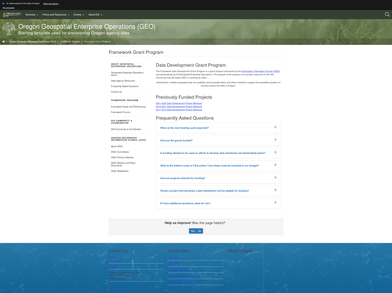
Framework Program (70, 41)
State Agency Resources (123, 80)
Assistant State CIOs (178, 269)
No (199, 230)
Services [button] (32, 14)
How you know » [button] (51, 3)
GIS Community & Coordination (121, 121)
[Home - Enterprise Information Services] (3, 41)
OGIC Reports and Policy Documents (123, 164)
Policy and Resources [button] (56, 14)
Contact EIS (114, 266)
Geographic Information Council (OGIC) (261, 71)
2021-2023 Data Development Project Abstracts (179, 103)
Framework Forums (120, 112)
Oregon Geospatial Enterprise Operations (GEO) (32, 41)
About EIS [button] (96, 14)
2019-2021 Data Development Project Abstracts (179, 106)
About (173, 257)
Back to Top (117, 288)
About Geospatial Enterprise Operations (126, 65)
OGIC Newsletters (119, 170)
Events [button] (79, 14)
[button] (8, 7)
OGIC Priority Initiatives (122, 157)
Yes (192, 230)
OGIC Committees (120, 151)
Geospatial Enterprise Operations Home (127, 74)
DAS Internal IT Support (179, 281)
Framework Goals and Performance (128, 106)
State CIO (173, 263)
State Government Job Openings (184, 275)
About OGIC (117, 146)
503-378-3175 (116, 260)
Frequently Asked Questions (124, 86)
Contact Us (116, 91)
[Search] (387, 14)
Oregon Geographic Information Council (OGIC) (128, 139)
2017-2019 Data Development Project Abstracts (179, 109)
